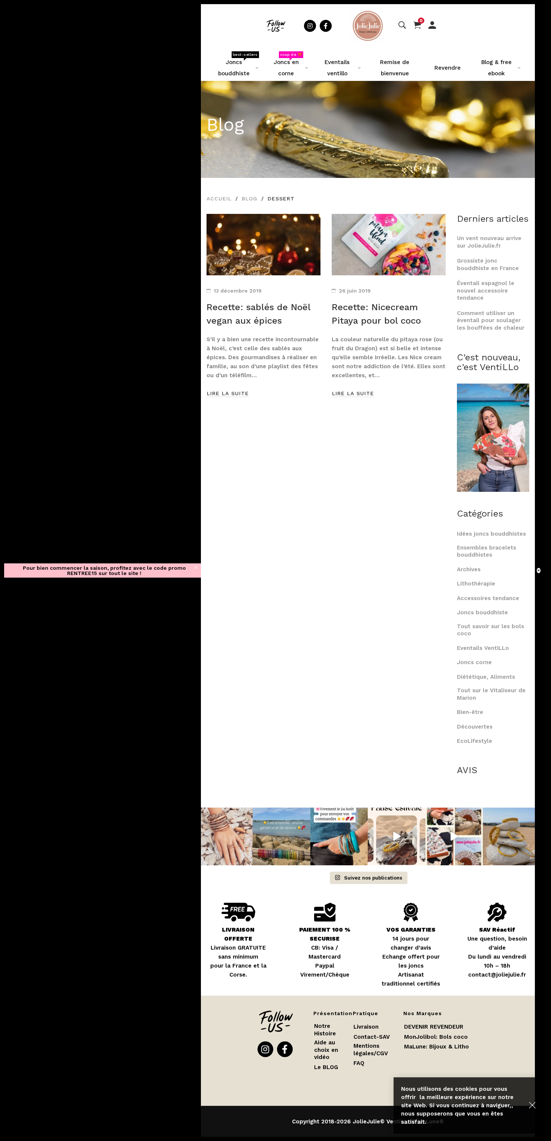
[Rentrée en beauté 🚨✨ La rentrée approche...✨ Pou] (224, 836)
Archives (469, 569)
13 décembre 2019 (238, 291)
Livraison (366, 1026)
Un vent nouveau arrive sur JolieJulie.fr (489, 242)
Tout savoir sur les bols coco (490, 630)
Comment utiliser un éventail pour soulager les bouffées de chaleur (490, 320)
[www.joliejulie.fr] (454, 836)
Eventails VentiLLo (483, 648)
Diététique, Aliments (486, 677)
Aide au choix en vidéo (326, 1049)
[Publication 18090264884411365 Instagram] (396, 836)
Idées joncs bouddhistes (491, 533)
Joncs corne (474, 662)
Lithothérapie (476, 583)
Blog (250, 199)
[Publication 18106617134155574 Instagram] (339, 836)
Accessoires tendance (488, 598)
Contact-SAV (371, 1036)
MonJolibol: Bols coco (436, 1036)
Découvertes (475, 726)
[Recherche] (402, 25)
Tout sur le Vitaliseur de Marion (491, 694)
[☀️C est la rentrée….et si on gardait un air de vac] (281, 836)
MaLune (415, 1046)
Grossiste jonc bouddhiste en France (490, 264)
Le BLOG (326, 1067)
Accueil (219, 199)
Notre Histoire (325, 1030)
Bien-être (470, 712)
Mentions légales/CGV (370, 1049)
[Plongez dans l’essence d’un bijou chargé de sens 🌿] (511, 836)
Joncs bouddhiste (482, 612)
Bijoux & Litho (449, 1046)
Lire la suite (228, 393)
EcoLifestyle (474, 741)
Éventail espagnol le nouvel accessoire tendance (485, 290)
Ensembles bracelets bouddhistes (486, 551)
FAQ (358, 1063)
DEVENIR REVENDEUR (433, 1026)
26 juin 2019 (355, 291)
